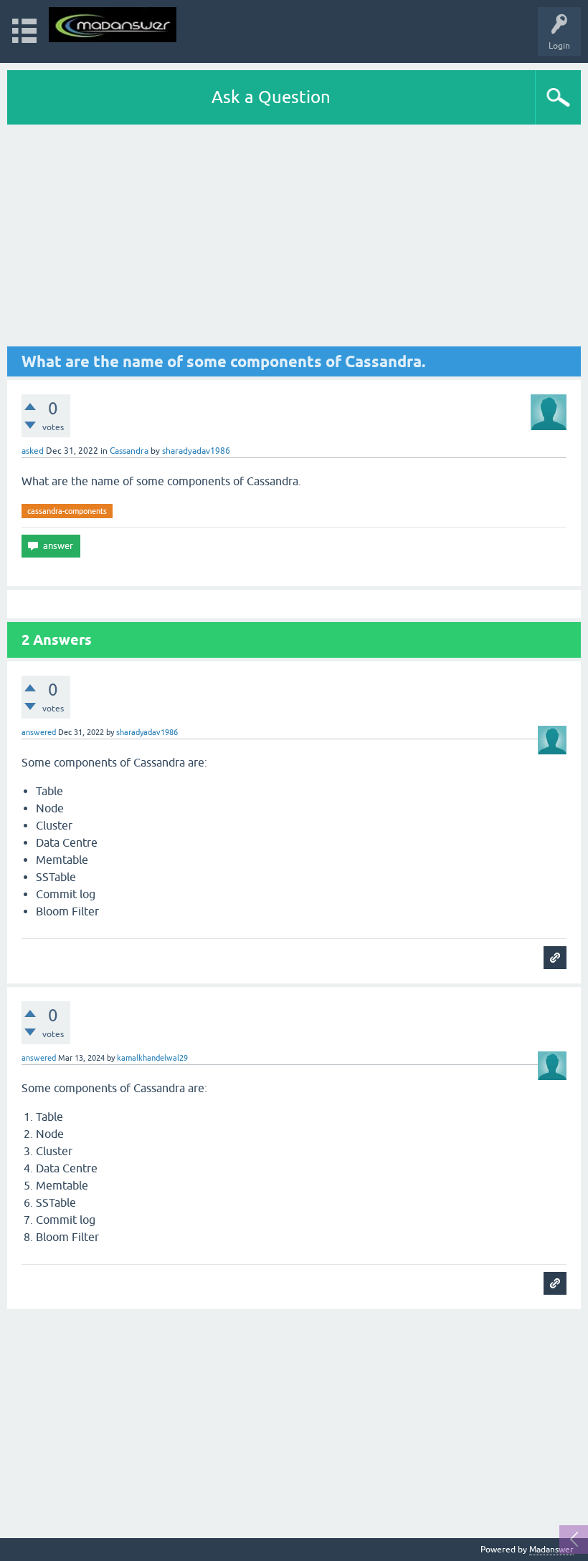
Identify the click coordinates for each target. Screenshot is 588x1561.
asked (33, 451)
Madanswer (551, 1550)
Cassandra (129, 451)
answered (39, 732)
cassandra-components (67, 511)
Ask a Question (271, 97)
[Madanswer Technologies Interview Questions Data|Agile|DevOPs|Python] (112, 24)
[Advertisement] (294, 235)
